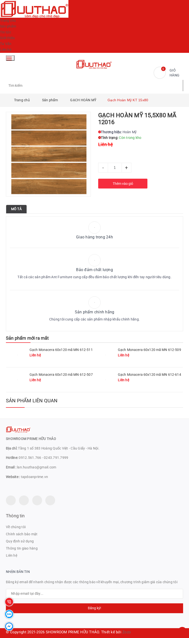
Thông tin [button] (15, 515)
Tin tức (5, 32)
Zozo (126, 632)
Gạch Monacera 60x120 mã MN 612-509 (149, 350)
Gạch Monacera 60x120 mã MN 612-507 (61, 375)
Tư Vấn (6, 44)
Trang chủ (8, 20)
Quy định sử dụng (20, 541)
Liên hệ (5, 50)
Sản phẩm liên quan (32, 401)
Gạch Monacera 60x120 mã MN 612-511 (61, 350)
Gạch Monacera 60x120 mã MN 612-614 (149, 375)
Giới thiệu (7, 38)
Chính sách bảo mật (22, 534)
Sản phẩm (8, 26)
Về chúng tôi (16, 527)
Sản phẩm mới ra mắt (27, 338)
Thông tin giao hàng (22, 548)
